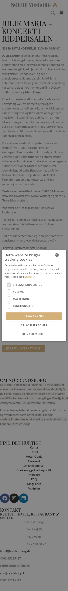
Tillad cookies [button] (34, 316)
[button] (34, 334)
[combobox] (57, 255)
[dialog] (34, 295)
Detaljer (30, 276)
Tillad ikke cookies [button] (34, 325)
